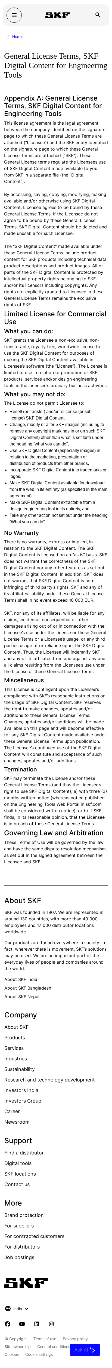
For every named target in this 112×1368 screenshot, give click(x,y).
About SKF (16, 1027)
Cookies (12, 1354)
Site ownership (18, 1346)
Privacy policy (75, 1338)
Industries (15, 1058)
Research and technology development (49, 1080)
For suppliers (19, 1226)
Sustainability (19, 1069)
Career (12, 1111)
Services (14, 1048)
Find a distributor (24, 1153)
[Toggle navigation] (14, 15)
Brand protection (24, 1215)
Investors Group (22, 1101)
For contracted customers (34, 1236)
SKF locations (20, 1174)
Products (14, 1037)
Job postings (19, 1257)
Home (17, 36)
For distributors (22, 1247)
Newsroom (17, 1122)
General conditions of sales (61, 1346)
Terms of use (44, 1338)
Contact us (17, 1184)
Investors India (21, 1090)
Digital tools (18, 1163)
